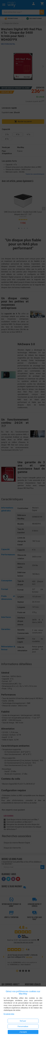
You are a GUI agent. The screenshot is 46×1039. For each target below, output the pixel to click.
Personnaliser (23, 1026)
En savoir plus (9, 1014)
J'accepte (23, 1032)
